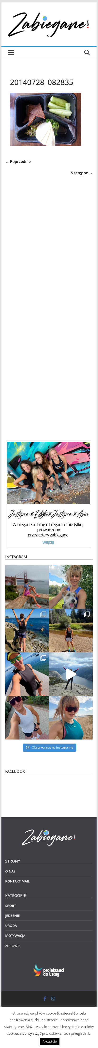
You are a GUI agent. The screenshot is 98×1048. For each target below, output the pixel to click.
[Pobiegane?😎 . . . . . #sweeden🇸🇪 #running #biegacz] (71, 718)
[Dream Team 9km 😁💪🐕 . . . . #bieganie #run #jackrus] (71, 587)
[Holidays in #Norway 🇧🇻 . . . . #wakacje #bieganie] (71, 674)
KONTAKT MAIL (17, 881)
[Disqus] (49, 235)
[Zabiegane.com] (49, 829)
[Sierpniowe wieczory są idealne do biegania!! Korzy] (27, 718)
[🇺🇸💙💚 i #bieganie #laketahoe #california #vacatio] (27, 674)
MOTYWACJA (15, 935)
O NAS (10, 871)
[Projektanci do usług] (49, 966)
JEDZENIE (12, 915)
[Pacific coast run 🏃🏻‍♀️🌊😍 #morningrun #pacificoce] (27, 630)
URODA (11, 925)
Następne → (81, 172)
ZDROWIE (12, 946)
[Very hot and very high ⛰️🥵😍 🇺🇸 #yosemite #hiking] (71, 630)
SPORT (10, 905)
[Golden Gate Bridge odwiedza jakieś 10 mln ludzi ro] (27, 587)
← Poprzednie (18, 161)
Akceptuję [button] (50, 1041)
